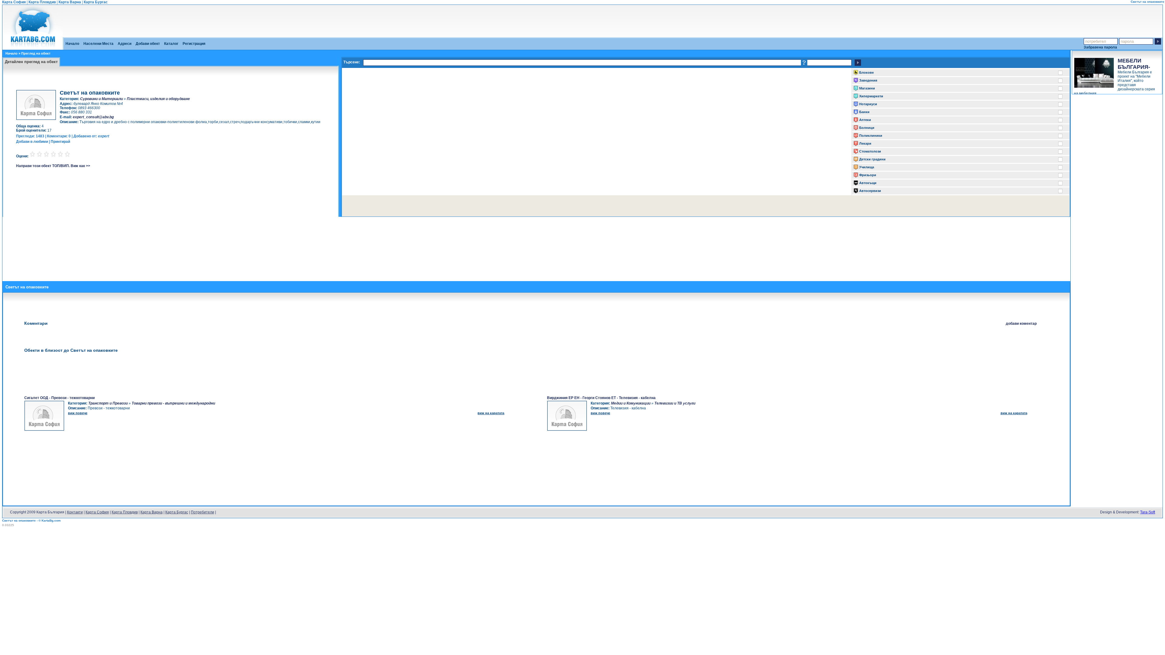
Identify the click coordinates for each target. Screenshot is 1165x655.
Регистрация (194, 44)
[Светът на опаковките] (32, 47)
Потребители (202, 512)
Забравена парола (1100, 47)
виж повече (77, 413)
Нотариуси (868, 104)
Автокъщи (867, 183)
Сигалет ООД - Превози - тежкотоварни (59, 398)
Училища (866, 167)
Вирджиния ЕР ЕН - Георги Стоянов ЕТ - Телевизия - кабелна (601, 398)
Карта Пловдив (42, 2)
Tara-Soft (1147, 512)
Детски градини (872, 159)
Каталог (171, 44)
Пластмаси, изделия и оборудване (158, 99)
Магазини (867, 88)
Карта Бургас (96, 2)
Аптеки (865, 120)
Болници (866, 127)
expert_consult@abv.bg (93, 117)
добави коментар (1021, 323)
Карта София (14, 2)
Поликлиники (870, 135)
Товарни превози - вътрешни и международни (173, 403)
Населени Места (98, 44)
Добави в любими (32, 141)
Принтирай (60, 141)
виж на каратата (491, 413)
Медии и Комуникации (630, 403)
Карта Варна (70, 2)
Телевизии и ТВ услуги (674, 403)
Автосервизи (870, 191)
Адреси (124, 44)
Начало (72, 44)
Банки (864, 112)
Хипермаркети (871, 96)
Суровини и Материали (101, 99)
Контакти (75, 512)
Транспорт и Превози (108, 403)
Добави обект (148, 44)
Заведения (868, 80)
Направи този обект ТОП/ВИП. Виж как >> (53, 166)
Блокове (866, 72)
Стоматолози (870, 151)
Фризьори (867, 175)
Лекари (865, 143)
